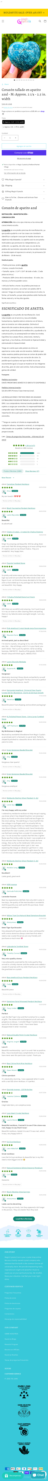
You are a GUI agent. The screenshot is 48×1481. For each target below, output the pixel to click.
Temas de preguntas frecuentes (16, 1360)
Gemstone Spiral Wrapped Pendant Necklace (24, 1001)
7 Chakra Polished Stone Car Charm (21, 597)
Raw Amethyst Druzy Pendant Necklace (22, 977)
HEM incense (12, 884)
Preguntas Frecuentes (13, 1293)
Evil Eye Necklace (14, 1142)
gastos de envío (8, 107)
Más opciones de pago (24, 158)
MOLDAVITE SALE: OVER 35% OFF (22, 12)
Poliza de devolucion (12, 1303)
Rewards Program (11, 1344)
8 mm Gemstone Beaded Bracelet (20, 750)
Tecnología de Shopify (29, 1477)
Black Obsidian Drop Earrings (18, 1192)
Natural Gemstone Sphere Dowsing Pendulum (25, 1168)
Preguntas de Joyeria (13, 1309)
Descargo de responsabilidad (16, 1319)
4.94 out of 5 (30, 445)
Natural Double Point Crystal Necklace (22, 1035)
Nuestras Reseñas (11, 1355)
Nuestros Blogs (10, 1339)
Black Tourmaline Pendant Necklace (21, 508)
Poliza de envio (10, 1298)
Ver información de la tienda (15, 173)
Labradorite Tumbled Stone (17, 946)
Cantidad (5, 133)
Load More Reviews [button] (24, 1219)
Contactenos (9, 1314)
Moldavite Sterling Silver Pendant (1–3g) (22, 798)
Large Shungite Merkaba (16, 662)
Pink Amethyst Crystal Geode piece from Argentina (26, 628)
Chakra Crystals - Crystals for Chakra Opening (25, 532)
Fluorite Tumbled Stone (16, 563)
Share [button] (6, 84)
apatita (24, 265)
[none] (13, 122)
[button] (2, 21)
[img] (24, 445)
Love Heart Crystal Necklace (18, 1113)
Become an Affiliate (12, 1350)
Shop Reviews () (32, 471)
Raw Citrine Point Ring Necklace (19, 1063)
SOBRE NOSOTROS (11, 1334)
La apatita (6, 230)
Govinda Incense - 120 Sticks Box (20, 1089)
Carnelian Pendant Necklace (18, 484)
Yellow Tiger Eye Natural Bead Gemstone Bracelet (26, 915)
